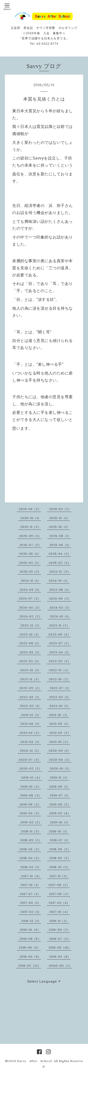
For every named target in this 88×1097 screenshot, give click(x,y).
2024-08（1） (60, 589)
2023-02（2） (60, 661)
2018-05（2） (60, 849)
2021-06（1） (30, 723)
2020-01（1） (60, 768)
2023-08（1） (30, 643)
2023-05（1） (30, 652)
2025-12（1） (59, 518)
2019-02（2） (31, 822)
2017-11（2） (59, 876)
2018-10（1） (59, 831)
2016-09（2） (59, 929)
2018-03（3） (60, 858)
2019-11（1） (59, 777)
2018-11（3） (31, 831)
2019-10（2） (30, 786)
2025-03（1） (30, 563)
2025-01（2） (30, 571)
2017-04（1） (30, 903)
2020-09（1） (59, 750)
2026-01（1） (30, 518)
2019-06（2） (30, 804)
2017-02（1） (31, 912)
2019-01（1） (60, 822)
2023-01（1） (30, 670)
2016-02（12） (29, 965)
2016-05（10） (59, 947)
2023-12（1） (31, 625)
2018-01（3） (59, 867)
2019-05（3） (60, 804)
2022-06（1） (30, 697)
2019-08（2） (31, 795)
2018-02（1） (30, 867)
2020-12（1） (30, 750)
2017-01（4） (59, 912)
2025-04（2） (60, 553)
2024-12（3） (59, 571)
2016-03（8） (60, 956)
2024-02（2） (31, 616)
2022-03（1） (60, 697)
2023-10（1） (30, 634)
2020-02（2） (30, 768)
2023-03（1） (30, 661)
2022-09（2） (30, 688)
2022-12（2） (59, 670)
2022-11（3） (30, 679)
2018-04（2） (30, 858)
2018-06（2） (30, 849)
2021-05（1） (59, 723)
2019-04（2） (30, 813)
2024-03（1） (60, 607)
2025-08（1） (60, 536)
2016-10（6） (30, 929)
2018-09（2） (31, 840)
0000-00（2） (60, 965)
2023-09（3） (59, 634)
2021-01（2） (59, 742)
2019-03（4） (60, 813)
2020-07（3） (30, 759)
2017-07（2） (30, 894)
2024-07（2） (30, 598)
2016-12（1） (31, 921)
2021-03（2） (60, 733)
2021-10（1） (59, 715)
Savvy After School (34, 1061)
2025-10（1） (59, 527)
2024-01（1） (60, 616)
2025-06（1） (60, 545)
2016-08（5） (30, 938)
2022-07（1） (60, 688)
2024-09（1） (30, 589)
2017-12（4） (31, 876)
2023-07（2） (60, 643)
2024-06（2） (60, 598)
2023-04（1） (60, 652)
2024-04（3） (30, 607)
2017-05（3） (59, 894)
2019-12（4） (31, 777)
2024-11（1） (31, 580)
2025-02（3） (60, 563)
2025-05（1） (30, 553)
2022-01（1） (59, 706)
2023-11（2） (59, 625)
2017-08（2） (59, 885)
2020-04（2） (60, 759)
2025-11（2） (30, 527)
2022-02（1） (30, 706)
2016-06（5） (29, 947)
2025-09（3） (30, 536)
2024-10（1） (59, 580)
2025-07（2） (30, 545)
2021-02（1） (30, 742)
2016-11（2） (59, 921)
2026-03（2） (60, 509)
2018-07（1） (60, 840)
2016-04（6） (30, 956)
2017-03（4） (59, 903)
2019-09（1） (59, 786)
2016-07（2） (59, 938)
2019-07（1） (60, 795)
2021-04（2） (30, 733)
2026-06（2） (30, 509)
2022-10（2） (59, 679)
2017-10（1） (30, 885)
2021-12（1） (31, 715)
